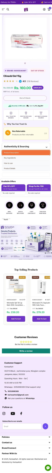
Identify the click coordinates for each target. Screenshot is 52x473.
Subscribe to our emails (12, 421)
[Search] (8, 9)
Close (26, 437)
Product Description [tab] (11, 153)
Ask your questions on (21, 398)
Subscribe (45, 426)
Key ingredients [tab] (10, 158)
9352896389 (13, 391)
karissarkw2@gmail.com (18, 395)
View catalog (3, 9)
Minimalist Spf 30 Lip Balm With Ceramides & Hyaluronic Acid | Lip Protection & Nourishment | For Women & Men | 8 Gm (15, 304)
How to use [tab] (8, 163)
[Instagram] (3, 413)
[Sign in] (44, 9)
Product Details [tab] (9, 168)
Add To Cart (16, 319)
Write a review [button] (26, 351)
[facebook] (21, 413)
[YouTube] (13, 413)
